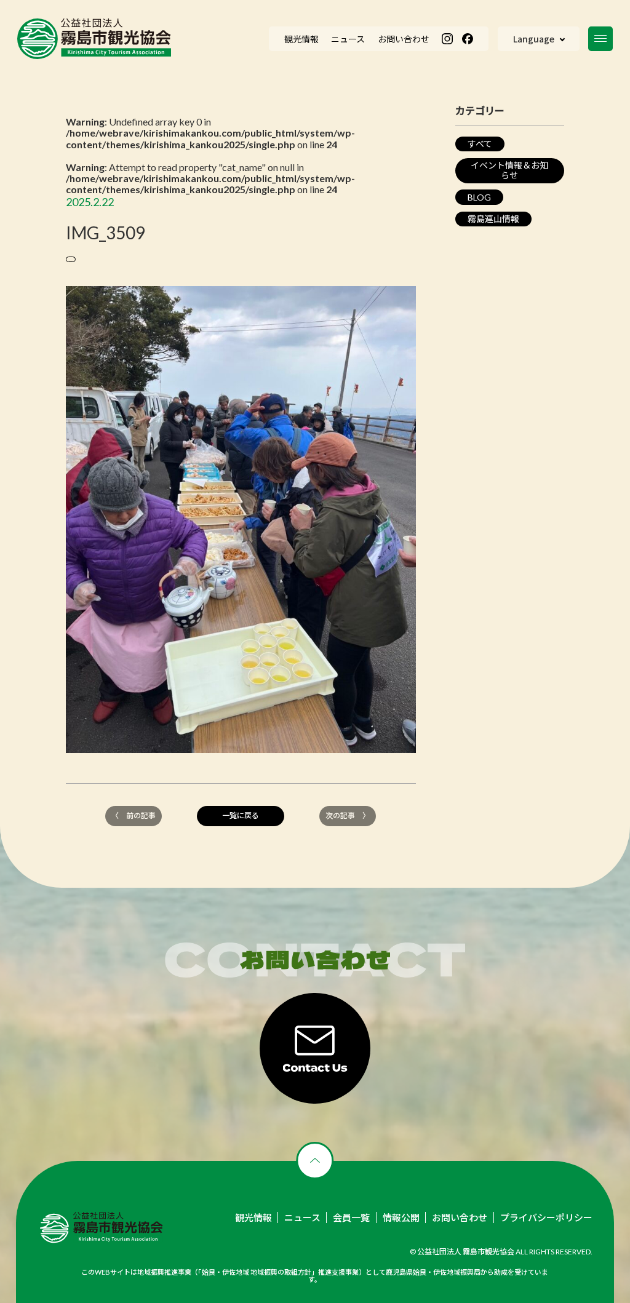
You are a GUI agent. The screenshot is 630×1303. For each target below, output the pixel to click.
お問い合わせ (459, 1218)
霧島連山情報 (493, 218)
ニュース (302, 1218)
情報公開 (401, 1218)
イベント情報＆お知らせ (509, 170)
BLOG (479, 197)
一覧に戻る (240, 815)
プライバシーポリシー (546, 1218)
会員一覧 (351, 1218)
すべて (480, 143)
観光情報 (253, 1218)
